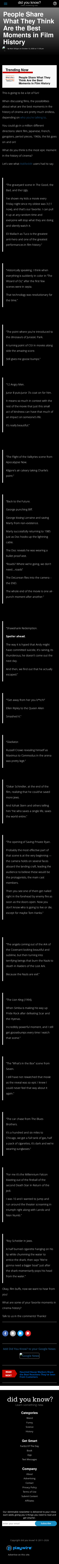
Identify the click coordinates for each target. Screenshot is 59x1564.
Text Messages (29, 1459)
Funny (29, 1422)
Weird (29, 1418)
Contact (29, 1482)
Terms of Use (29, 1491)
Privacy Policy (29, 1487)
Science (29, 1426)
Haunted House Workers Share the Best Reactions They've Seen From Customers (37, 1374)
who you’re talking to (33, 117)
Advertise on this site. (19, 1554)
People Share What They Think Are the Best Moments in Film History (34, 80)
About (29, 1474)
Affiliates (29, 1500)
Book (29, 1450)
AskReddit (26, 163)
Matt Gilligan (14, 48)
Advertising (29, 1478)
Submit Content (29, 1496)
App (29, 1454)
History (29, 1431)
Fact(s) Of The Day (29, 1446)
